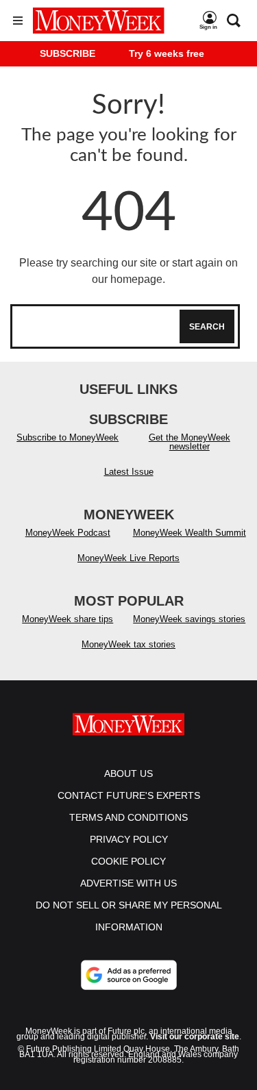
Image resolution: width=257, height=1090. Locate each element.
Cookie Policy (128, 861)
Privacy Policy (129, 839)
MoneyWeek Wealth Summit (189, 533)
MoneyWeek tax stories (128, 644)
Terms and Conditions (128, 817)
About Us (128, 773)
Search (207, 327)
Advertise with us (128, 883)
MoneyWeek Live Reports (128, 558)
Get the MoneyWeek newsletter (189, 441)
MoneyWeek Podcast (67, 533)
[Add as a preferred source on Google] (129, 975)
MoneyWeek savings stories (189, 619)
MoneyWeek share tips (67, 619)
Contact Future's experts (129, 795)
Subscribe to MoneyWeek (67, 437)
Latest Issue (129, 472)
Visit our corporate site (194, 1036)
